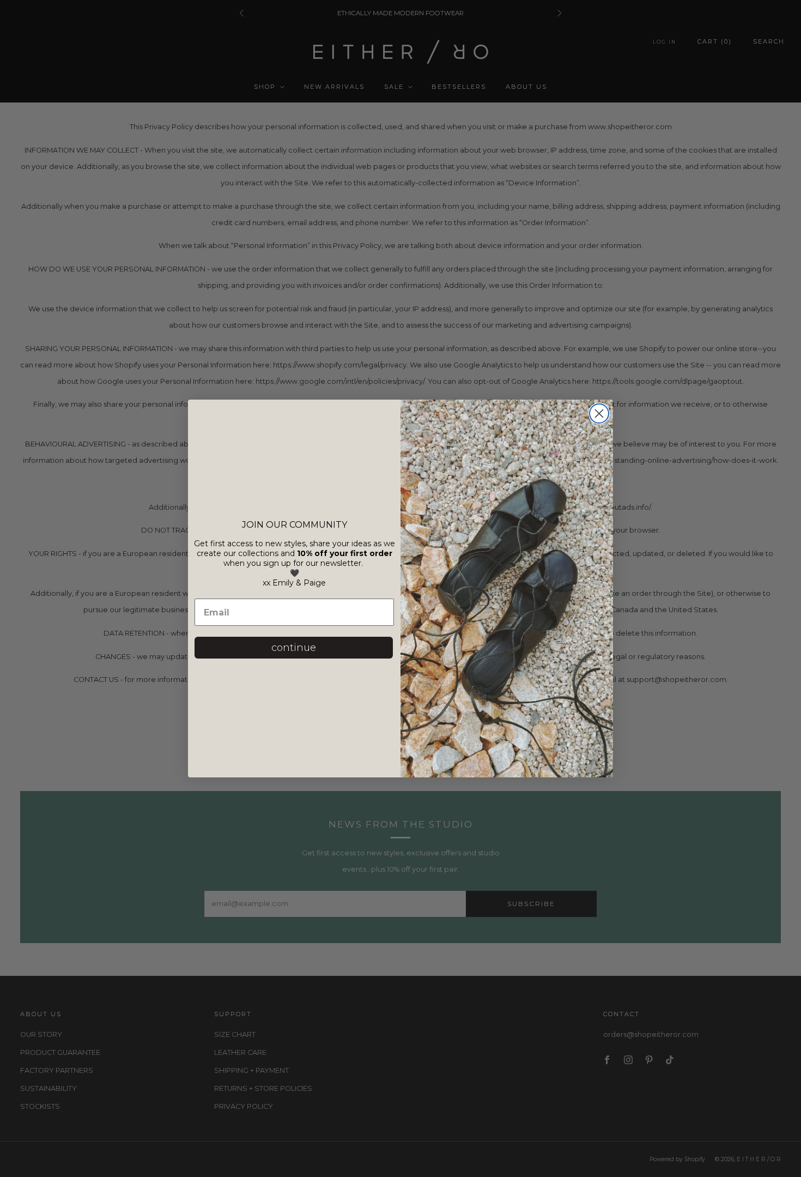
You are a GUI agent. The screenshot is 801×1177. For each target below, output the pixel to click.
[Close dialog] (599, 413)
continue (293, 648)
